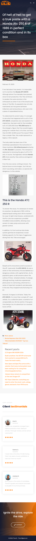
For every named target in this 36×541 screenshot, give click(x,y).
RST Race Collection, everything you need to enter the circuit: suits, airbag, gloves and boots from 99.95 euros (18, 382)
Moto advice (9, 336)
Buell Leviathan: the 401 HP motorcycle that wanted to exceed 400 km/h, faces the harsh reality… (18, 358)
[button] (30, 3)
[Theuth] (6, 3)
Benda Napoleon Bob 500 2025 (15, 338)
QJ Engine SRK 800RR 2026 (14, 352)
